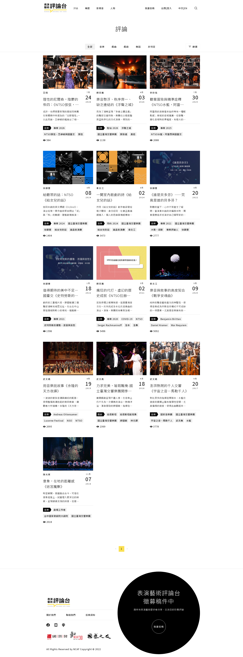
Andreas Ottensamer (65, 414)
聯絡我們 (71, 615)
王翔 (45, 92)
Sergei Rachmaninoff (110, 325)
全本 (127, 325)
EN (185, 8)
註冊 (163, 8)
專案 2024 (59, 223)
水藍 (188, 420)
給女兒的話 (61, 229)
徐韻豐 (47, 188)
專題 (87, 8)
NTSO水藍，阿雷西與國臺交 (166, 134)
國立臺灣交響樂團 (107, 134)
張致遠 (123, 134)
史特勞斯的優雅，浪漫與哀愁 (59, 325)
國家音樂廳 (166, 414)
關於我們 (51, 615)
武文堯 (47, 379)
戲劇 (126, 46)
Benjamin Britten (170, 319)
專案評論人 (172, 229)
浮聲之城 (126, 128)
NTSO (139, 319)
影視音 (100, 8)
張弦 (80, 134)
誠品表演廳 (76, 229)
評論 (75, 8)
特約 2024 (112, 223)
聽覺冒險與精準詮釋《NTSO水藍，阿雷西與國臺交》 (167, 104)
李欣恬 (154, 92)
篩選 (195, 46)
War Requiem (179, 325)
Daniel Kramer (159, 325)
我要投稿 (150, 8)
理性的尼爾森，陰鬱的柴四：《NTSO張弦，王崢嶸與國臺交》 (61, 104)
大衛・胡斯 (157, 229)
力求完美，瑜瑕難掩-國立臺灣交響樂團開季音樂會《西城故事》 (114, 391)
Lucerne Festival (54, 420)
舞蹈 (138, 46)
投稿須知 (90, 615)
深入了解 (68, 72)
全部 (90, 46)
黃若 (133, 134)
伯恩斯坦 (112, 414)
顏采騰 (100, 92)
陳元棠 (47, 474)
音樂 (102, 46)
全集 (135, 325)
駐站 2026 (112, 128)
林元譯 (134, 420)
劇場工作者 (60, 509)
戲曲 (114, 46)
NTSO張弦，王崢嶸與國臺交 (59, 134)
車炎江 (100, 188)
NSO (69, 420)
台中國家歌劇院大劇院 (56, 516)
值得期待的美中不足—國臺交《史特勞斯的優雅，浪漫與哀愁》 (60, 295)
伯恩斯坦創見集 (128, 414)
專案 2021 (166, 223)
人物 (112, 8)
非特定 (152, 46)
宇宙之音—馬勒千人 (162, 420)
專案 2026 (59, 128)
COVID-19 (127, 319)
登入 (169, 8)
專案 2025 (166, 128)
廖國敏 (123, 420)
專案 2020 (112, 319)
